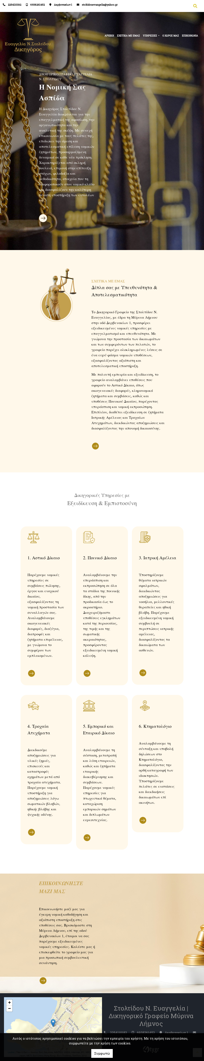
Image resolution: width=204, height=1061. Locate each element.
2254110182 (14, 4)
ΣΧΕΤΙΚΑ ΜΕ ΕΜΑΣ (128, 35)
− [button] (9, 1008)
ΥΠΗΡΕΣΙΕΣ (150, 35)
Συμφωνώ (102, 1053)
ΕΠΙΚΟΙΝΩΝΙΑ (190, 35)
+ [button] (9, 1002)
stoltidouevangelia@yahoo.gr (100, 4)
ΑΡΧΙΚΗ (109, 35)
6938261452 (37, 4)
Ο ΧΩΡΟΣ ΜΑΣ (170, 35)
